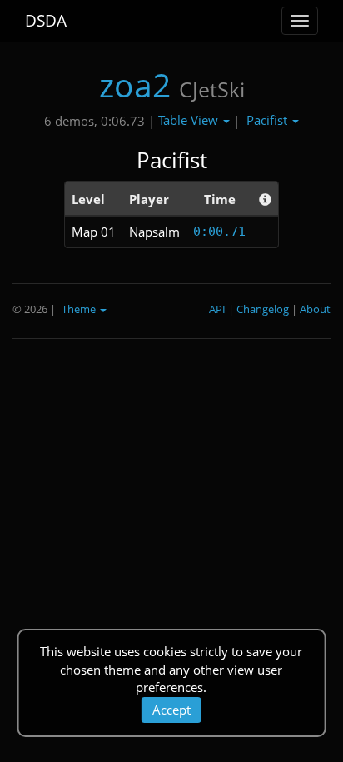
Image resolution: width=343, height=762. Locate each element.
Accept (171, 709)
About (315, 308)
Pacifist (268, 120)
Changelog (262, 308)
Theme (80, 308)
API (217, 308)
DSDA (46, 21)
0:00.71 (219, 231)
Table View (189, 120)
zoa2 (135, 84)
